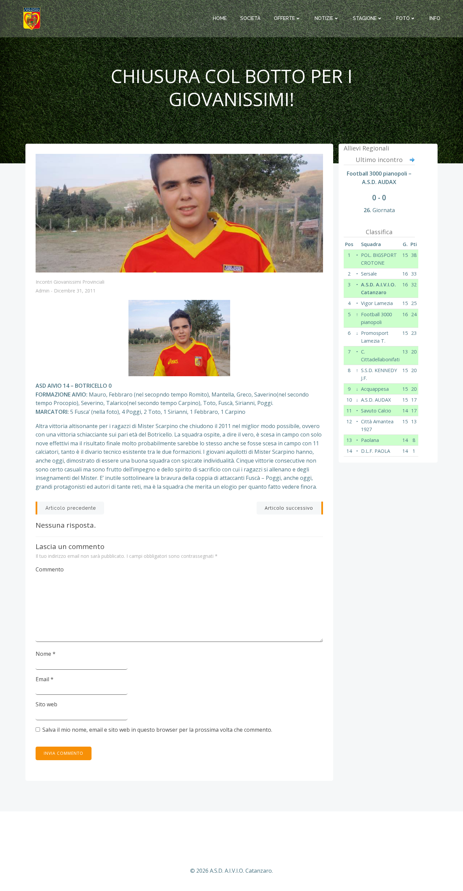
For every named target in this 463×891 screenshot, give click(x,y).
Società (250, 18)
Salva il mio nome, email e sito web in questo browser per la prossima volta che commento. (157, 729)
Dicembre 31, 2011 (75, 291)
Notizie (324, 18)
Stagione (365, 18)
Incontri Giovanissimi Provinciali (70, 282)
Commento (50, 569)
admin (42, 291)
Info (434, 18)
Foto (403, 18)
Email (45, 679)
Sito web (46, 704)
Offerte (284, 18)
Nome (46, 653)
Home (220, 18)
